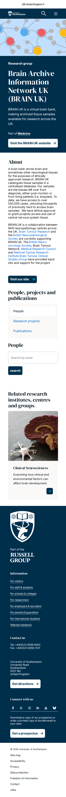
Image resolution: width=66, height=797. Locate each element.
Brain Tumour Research (34, 231)
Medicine (24, 133)
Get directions (22, 684)
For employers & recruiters (25, 606)
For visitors (16, 581)
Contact (15, 784)
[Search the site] (44, 13)
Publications (22, 331)
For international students (25, 618)
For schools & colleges (23, 593)
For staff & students (21, 587)
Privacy (14, 766)
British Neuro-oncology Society (28, 243)
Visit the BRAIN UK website (30, 143)
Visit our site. (20, 279)
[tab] (33, 311)
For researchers (19, 599)
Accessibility (17, 761)
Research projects (26, 321)
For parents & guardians (24, 612)
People (18, 311)
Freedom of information (24, 778)
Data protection (19, 772)
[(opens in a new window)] (13, 708)
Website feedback (21, 624)
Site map (15, 755)
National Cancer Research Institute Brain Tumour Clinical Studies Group (28, 256)
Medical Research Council (38, 249)
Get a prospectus (25, 733)
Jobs (13, 789)
